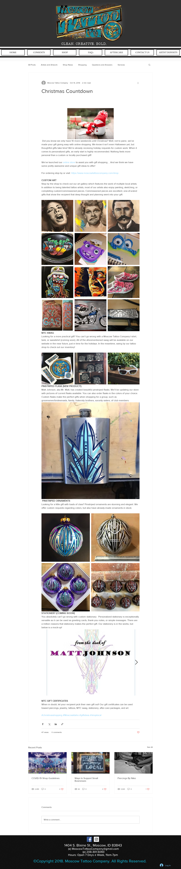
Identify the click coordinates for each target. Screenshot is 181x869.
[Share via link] (62, 724)
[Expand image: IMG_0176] (57, 315)
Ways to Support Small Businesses (86, 779)
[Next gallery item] (136, 662)
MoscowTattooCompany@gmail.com (95, 848)
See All (150, 747)
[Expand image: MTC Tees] (90, 368)
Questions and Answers (102, 65)
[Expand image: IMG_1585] (90, 282)
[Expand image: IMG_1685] (115, 587)
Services (121, 65)
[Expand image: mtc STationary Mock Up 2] (90, 662)
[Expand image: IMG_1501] (90, 249)
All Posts (32, 65)
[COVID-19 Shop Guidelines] (47, 763)
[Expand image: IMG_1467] (124, 315)
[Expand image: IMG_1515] (57, 216)
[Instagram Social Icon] (96, 839)
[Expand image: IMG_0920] (57, 249)
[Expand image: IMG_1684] (115, 537)
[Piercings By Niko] (133, 763)
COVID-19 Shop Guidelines (45, 778)
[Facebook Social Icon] (89, 839)
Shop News (68, 65)
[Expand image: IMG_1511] (90, 216)
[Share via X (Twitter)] (49, 724)
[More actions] (138, 82)
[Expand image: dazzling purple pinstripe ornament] (65, 537)
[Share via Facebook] (42, 724)
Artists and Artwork (49, 65)
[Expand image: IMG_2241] (57, 368)
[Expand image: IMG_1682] (65, 587)
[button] (149, 65)
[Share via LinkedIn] (55, 724)
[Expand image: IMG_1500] (124, 249)
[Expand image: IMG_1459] (124, 282)
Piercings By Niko (127, 778)
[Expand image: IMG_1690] (57, 282)
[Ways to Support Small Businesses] (90, 763)
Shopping (82, 65)
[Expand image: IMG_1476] (90, 315)
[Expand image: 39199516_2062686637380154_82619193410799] (124, 368)
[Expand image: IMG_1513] (124, 216)
